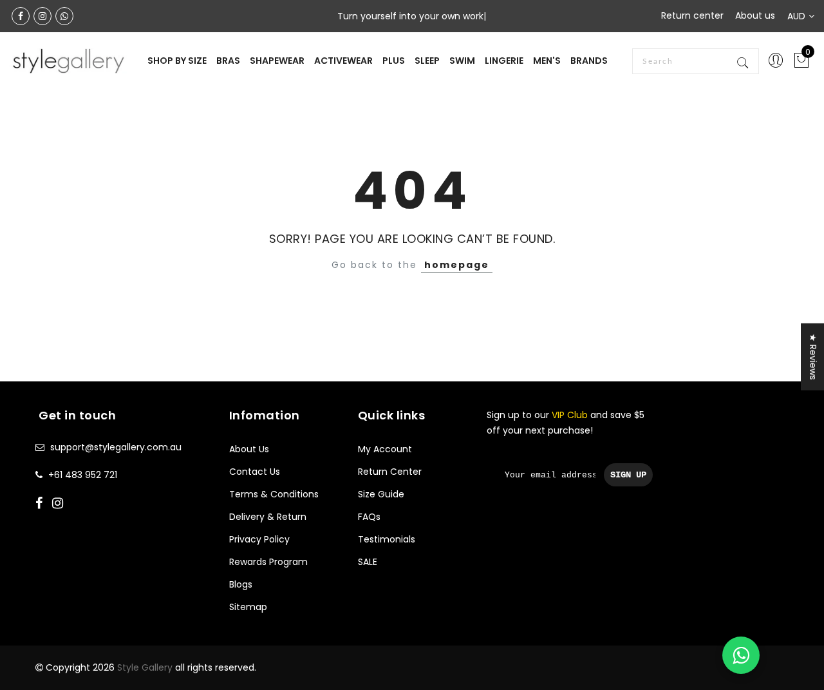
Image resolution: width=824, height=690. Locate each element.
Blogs (240, 584)
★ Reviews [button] (813, 356)
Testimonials (386, 539)
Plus (393, 60)
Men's (547, 60)
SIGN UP (628, 475)
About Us (249, 449)
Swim (462, 60)
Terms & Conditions (274, 494)
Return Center (390, 471)
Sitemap (248, 606)
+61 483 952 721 (82, 474)
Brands (589, 60)
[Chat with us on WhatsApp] (741, 655)
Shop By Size (177, 60)
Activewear (343, 60)
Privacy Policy (259, 539)
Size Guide (381, 494)
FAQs (369, 516)
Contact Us (254, 471)
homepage (456, 264)
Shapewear (277, 60)
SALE (367, 561)
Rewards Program (268, 561)
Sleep (427, 60)
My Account (385, 449)
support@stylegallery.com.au (116, 447)
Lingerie (504, 60)
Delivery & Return (267, 516)
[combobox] (695, 61)
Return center (692, 15)
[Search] (744, 61)
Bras (228, 60)
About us (755, 15)
